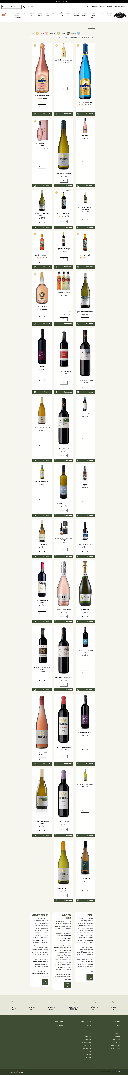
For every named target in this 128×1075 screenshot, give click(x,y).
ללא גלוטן (61, 14)
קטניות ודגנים (40, 14)
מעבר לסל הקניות (64, 37)
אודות (102, 7)
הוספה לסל (89, 114)
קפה (25, 13)
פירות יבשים (84, 14)
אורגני (64, 33)
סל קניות (60, 1025)
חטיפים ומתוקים (76, 14)
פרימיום (73, 33)
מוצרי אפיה (47, 14)
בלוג (87, 7)
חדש (42, 33)
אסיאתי (54, 13)
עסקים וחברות (115, 1042)
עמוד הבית (91, 28)
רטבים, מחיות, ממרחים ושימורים (16, 15)
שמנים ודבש (32, 14)
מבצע (33, 33)
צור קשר (109, 7)
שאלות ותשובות (120, 7)
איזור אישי (60, 1028)
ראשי (118, 1025)
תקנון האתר (116, 1039)
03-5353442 (30, 7)
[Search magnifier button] (3, 7)
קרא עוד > (90, 977)
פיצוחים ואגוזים (109, 14)
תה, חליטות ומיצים (93, 15)
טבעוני (68, 13)
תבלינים (101, 13)
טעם (70, 311)
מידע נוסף (89, 267)
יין (5, 13)
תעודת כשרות (115, 1048)
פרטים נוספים (85, 49)
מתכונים (94, 7)
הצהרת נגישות (115, 1045)
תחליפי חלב (87, 1063)
